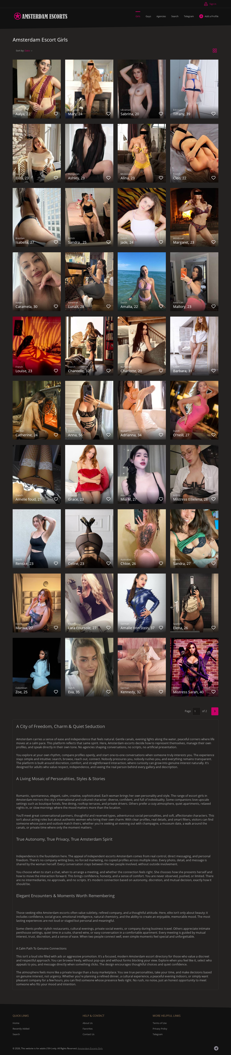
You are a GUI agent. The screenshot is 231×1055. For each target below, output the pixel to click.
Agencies (161, 16)
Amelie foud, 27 (29, 499)
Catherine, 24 (27, 435)
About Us (88, 1023)
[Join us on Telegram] (216, 1048)
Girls (138, 16)
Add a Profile (211, 16)
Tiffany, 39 (181, 113)
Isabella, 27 (25, 242)
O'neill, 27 (181, 435)
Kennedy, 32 (131, 691)
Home (16, 1023)
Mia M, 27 (129, 499)
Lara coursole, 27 (82, 627)
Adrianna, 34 (131, 435)
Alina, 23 (128, 178)
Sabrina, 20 (130, 113)
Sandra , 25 (77, 242)
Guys (148, 16)
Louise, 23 (24, 370)
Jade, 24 (127, 242)
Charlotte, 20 (131, 370)
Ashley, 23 (76, 178)
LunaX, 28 (76, 306)
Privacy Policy (160, 1028)
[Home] (40, 16)
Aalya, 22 (23, 113)
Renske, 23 (24, 563)
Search (174, 16)
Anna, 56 (75, 435)
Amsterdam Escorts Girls (90, 1048)
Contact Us (88, 1034)
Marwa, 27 (24, 627)
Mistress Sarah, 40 (188, 691)
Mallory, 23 (182, 306)
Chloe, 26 (128, 563)
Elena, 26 (180, 627)
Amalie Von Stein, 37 (137, 627)
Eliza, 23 (22, 178)
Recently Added (21, 1028)
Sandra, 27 (182, 563)
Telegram (189, 16)
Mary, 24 (75, 113)
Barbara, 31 (182, 370)
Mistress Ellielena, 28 (190, 499)
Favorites (88, 1028)
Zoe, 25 (21, 691)
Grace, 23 (76, 499)
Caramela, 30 (26, 306)
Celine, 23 (76, 563)
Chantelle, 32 (79, 370)
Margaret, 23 (183, 242)
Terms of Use (160, 1023)
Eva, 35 (74, 691)
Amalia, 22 (129, 306)
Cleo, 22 (179, 178)
